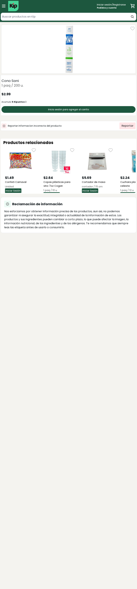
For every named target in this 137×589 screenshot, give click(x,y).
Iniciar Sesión (13, 190)
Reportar (127, 126)
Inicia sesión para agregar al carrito (68, 109)
